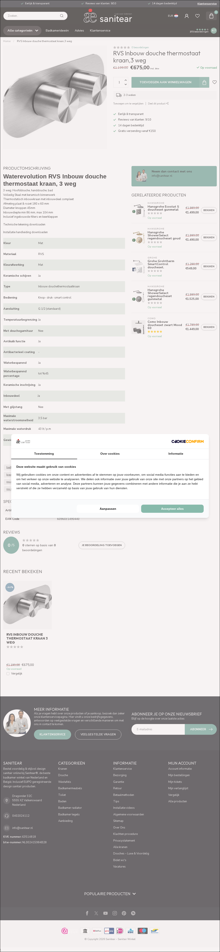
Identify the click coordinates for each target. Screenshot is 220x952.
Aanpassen (108, 508)
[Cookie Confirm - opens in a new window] (187, 441)
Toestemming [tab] (44, 453)
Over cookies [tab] (110, 453)
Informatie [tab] (175, 453)
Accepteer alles (172, 508)
